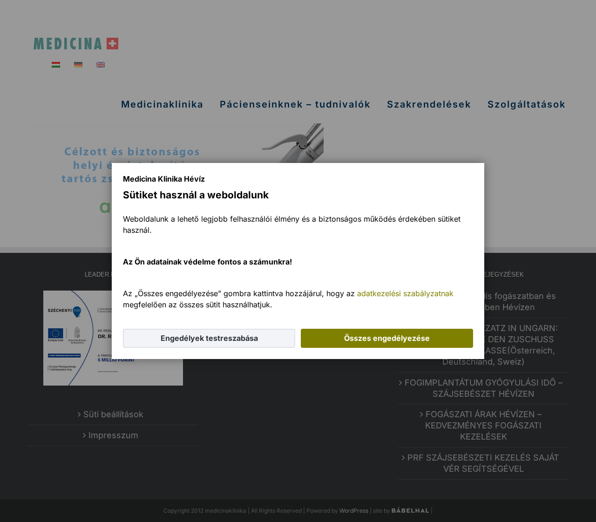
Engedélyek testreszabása (209, 338)
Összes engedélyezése (387, 338)
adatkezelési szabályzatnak (405, 293)
